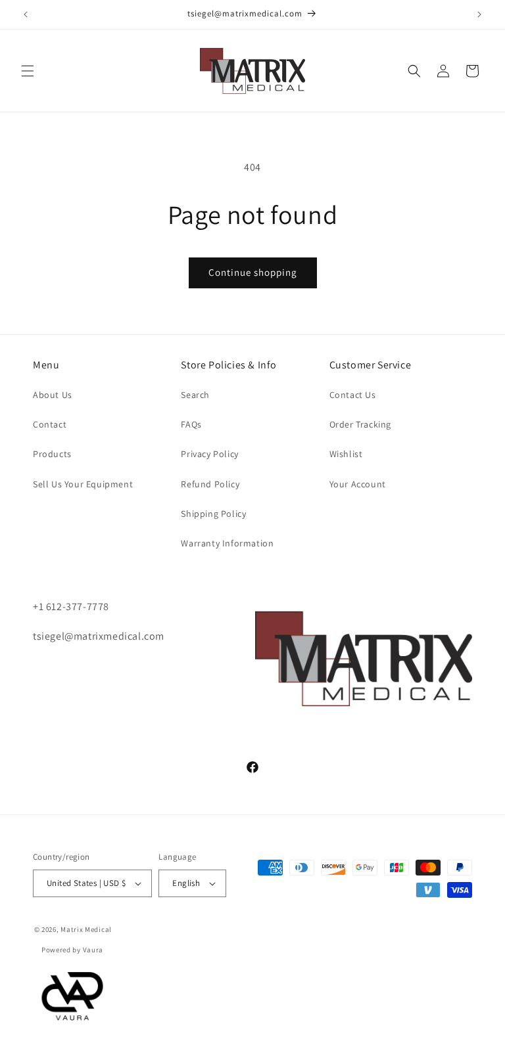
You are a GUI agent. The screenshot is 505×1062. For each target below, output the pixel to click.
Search (195, 395)
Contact (49, 424)
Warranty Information (227, 543)
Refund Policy (210, 484)
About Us (52, 395)
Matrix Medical (86, 929)
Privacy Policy (209, 454)
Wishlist (346, 454)
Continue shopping (252, 272)
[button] (27, 70)
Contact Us (352, 395)
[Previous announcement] (25, 14)
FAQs (191, 424)
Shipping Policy (213, 514)
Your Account (357, 484)
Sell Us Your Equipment (83, 484)
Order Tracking (360, 424)
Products (52, 454)
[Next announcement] (479, 14)
